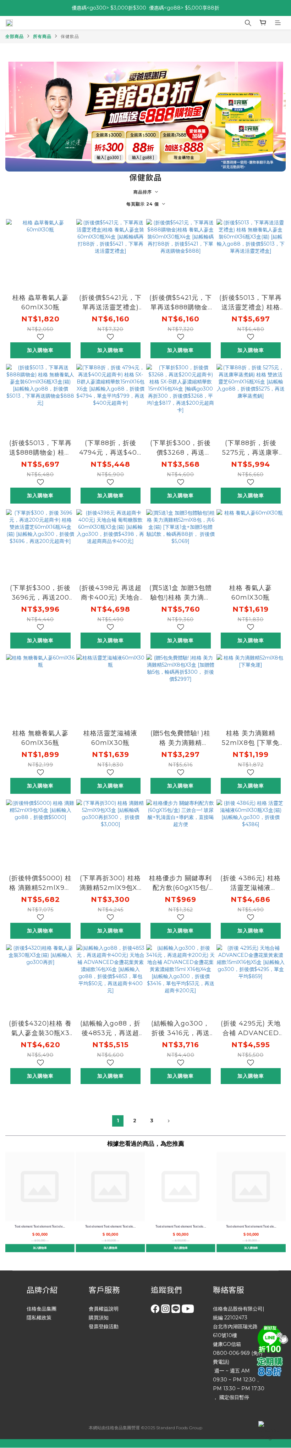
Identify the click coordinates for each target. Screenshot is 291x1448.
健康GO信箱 (227, 1344)
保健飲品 (70, 36)
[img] (271, 1338)
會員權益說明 (104, 1309)
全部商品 (14, 36)
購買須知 (99, 1317)
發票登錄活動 (104, 1326)
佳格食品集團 (41, 1309)
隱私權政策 (39, 1317)
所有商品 (42, 36)
